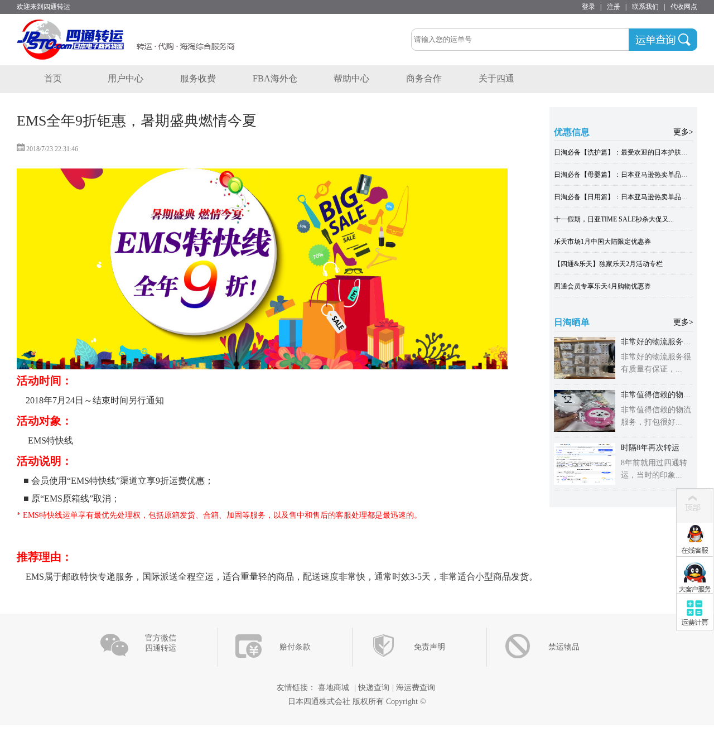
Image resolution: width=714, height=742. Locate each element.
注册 (613, 7)
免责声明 (429, 647)
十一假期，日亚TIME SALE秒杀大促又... (614, 219)
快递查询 (373, 687)
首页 (53, 78)
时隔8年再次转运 (650, 448)
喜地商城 (333, 687)
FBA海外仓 (275, 78)
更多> (683, 132)
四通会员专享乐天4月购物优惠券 (602, 286)
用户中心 (125, 78)
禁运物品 (564, 647)
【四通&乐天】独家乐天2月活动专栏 (608, 264)
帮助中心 (351, 78)
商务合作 (424, 78)
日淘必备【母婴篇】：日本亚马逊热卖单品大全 (624, 175)
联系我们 (645, 7)
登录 (588, 7)
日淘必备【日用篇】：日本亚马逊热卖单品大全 (624, 197)
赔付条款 (295, 647)
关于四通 (496, 78)
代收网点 (683, 7)
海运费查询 (415, 687)
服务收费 (198, 78)
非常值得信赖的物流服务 (664, 395)
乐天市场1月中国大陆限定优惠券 (602, 241)
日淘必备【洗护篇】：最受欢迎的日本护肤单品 (624, 152)
